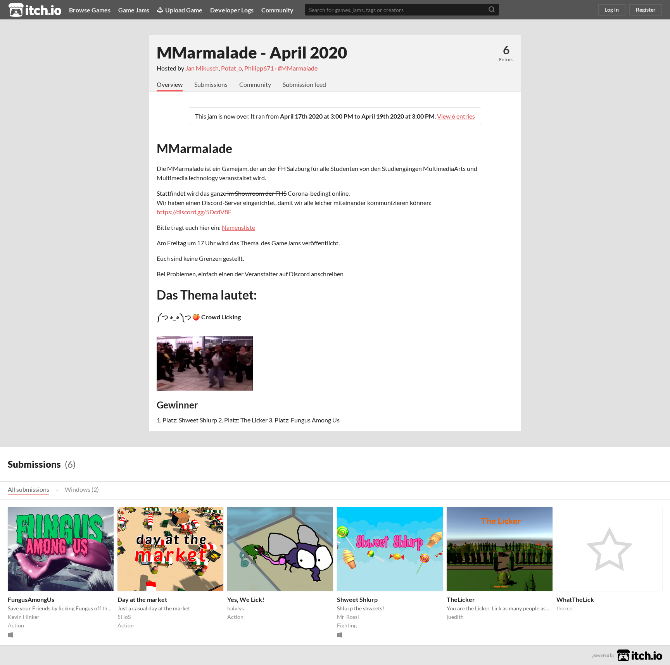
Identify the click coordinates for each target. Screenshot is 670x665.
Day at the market (142, 599)
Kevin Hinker (24, 616)
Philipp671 (259, 68)
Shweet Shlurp (357, 599)
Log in (611, 9)
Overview (170, 84)
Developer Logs (232, 10)
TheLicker (461, 599)
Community (277, 10)
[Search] (491, 10)
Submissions (211, 84)
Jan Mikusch (202, 68)
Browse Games (90, 10)
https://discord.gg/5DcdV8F (194, 211)
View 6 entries (456, 116)
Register (646, 9)
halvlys (235, 608)
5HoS (124, 616)
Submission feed (304, 84)
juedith (455, 616)
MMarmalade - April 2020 (252, 52)
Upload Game (183, 10)
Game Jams (133, 10)
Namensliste (238, 227)
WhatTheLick (575, 599)
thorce (564, 608)
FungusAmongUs (31, 599)
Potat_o (231, 68)
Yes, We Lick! (245, 599)
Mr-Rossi (348, 616)
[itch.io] (639, 654)
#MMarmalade (298, 68)
